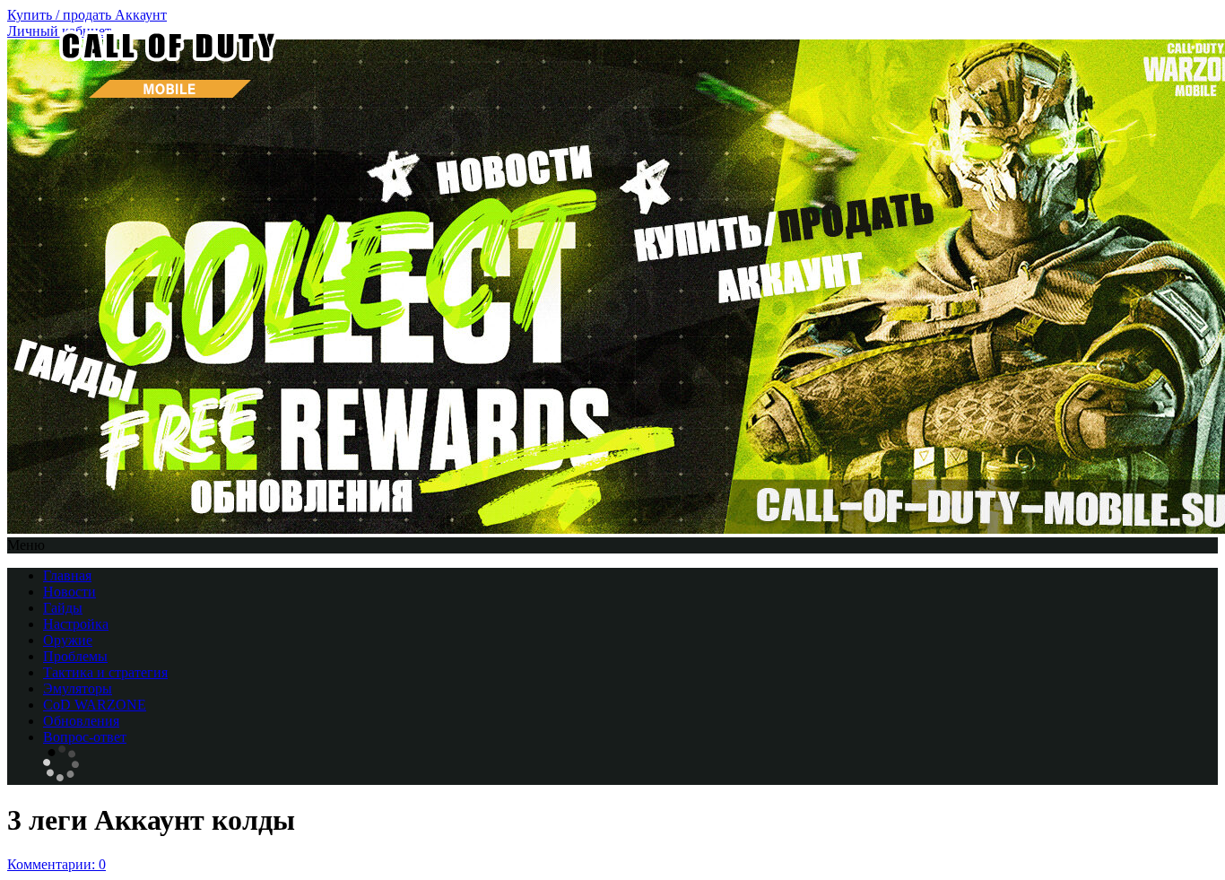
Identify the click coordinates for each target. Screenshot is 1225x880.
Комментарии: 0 (56, 864)
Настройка (76, 624)
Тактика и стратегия (105, 672)
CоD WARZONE (94, 704)
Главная (67, 575)
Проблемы (75, 656)
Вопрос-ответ (84, 737)
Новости (69, 591)
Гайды (63, 607)
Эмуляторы (77, 688)
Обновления (81, 720)
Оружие (67, 640)
